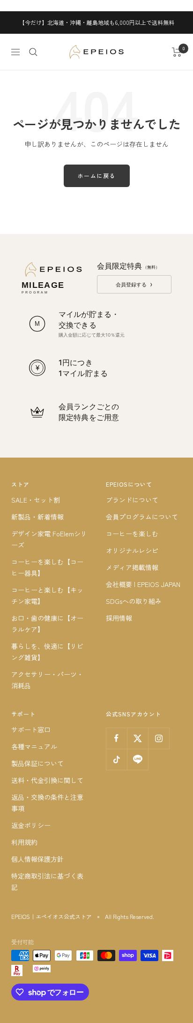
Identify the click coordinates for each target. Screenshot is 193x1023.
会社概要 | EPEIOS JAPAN (143, 584)
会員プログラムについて (142, 516)
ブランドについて (132, 499)
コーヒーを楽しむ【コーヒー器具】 (47, 567)
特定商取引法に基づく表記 (47, 881)
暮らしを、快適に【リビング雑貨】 (47, 651)
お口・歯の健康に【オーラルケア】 (47, 623)
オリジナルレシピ (132, 550)
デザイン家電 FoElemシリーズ (49, 539)
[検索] (33, 52)
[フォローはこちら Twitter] (137, 738)
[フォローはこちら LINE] (137, 759)
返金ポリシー (31, 825)
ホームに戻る (97, 176)
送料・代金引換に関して (47, 780)
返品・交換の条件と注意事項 (47, 802)
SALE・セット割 (35, 499)
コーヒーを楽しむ (132, 533)
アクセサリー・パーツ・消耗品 (47, 679)
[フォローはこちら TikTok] (116, 759)
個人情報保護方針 (37, 859)
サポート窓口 (31, 729)
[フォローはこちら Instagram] (158, 738)
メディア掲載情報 (132, 567)
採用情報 (119, 618)
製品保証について (37, 763)
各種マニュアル (34, 746)
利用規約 (24, 842)
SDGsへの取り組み (134, 601)
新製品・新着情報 (37, 516)
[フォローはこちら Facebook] (116, 738)
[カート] (177, 52)
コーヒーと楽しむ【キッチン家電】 (47, 595)
